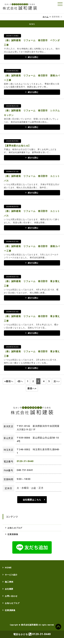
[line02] (32, 547)
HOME (8, 567)
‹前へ (20, 381)
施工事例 (9, 581)
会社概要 (9, 588)
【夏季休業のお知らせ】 (17, 145)
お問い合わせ (11, 596)
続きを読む (33, 57)
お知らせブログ (15, 527)
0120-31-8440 (25, 461)
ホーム (46, 17)
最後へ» (31, 388)
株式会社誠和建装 (29, 624)
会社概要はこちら (32, 499)
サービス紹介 (11, 574)
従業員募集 (13, 534)
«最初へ (8, 381)
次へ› (57, 381)
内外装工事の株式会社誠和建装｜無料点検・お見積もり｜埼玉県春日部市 (21, 6)
